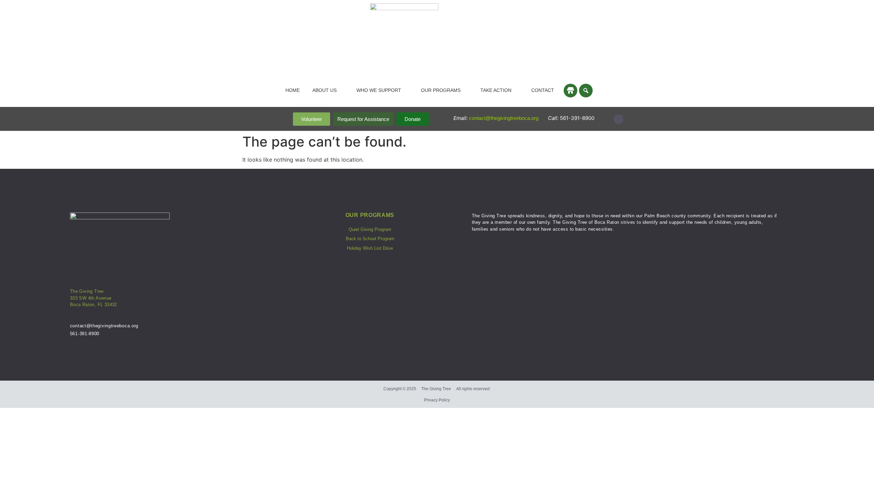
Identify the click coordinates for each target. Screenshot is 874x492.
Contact (542, 90)
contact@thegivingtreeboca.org (504, 118)
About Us (324, 90)
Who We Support (378, 90)
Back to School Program (370, 238)
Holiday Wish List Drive (370, 248)
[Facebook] (618, 119)
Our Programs (441, 90)
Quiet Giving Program (370, 229)
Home (292, 90)
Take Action (495, 90)
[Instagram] (606, 119)
